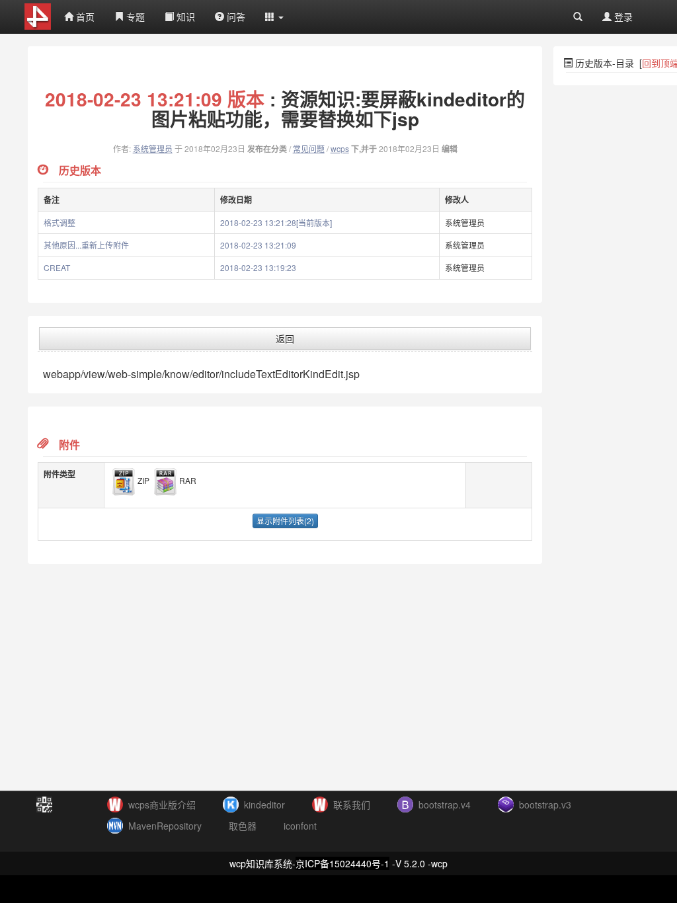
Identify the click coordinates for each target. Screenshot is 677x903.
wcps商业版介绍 (162, 804)
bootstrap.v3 (545, 804)
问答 (234, 16)
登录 (622, 16)
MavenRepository (165, 825)
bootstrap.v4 (444, 804)
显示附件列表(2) (285, 520)
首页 (84, 16)
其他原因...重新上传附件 (86, 245)
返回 (285, 338)
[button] (274, 16)
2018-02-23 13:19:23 (258, 267)
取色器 (243, 825)
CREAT (57, 267)
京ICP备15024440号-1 (342, 863)
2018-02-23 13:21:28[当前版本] (276, 222)
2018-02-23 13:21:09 (258, 245)
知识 (184, 16)
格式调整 (59, 222)
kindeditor (264, 804)
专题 (134, 16)
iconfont (300, 825)
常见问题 (309, 148)
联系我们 (351, 804)
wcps (340, 148)
